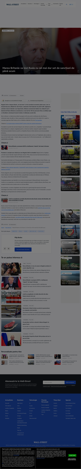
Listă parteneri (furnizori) (41, 458)
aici (2, 463)
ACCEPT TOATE (72, 455)
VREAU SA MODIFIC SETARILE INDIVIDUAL (72, 459)
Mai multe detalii (16, 455)
